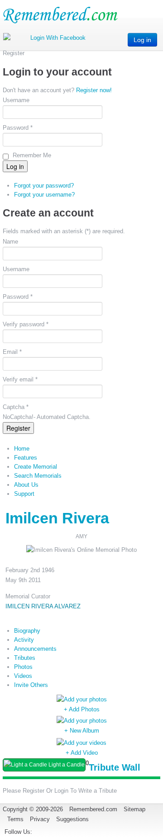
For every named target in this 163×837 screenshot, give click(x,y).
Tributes (24, 657)
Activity (24, 639)
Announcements (35, 648)
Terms (15, 819)
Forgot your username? (44, 194)
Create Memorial (35, 466)
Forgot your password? (44, 185)
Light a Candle (66, 765)
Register (18, 428)
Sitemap (134, 809)
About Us (26, 484)
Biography (27, 630)
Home (21, 448)
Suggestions (72, 819)
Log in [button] (142, 39)
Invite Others (31, 685)
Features (25, 457)
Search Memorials (38, 475)
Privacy (40, 819)
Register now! (94, 90)
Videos (23, 675)
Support (24, 493)
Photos (23, 666)
